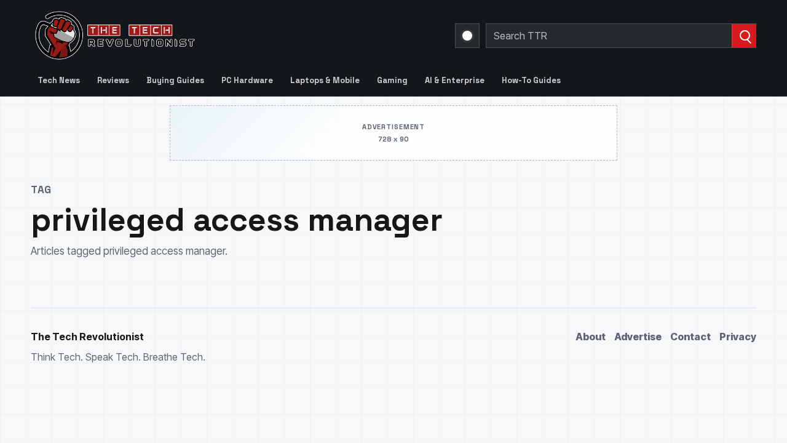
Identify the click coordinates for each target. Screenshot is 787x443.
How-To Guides (531, 80)
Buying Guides (175, 80)
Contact (690, 336)
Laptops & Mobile (325, 80)
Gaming (392, 80)
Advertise (638, 336)
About (590, 336)
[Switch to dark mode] (467, 35)
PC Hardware (247, 80)
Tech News (59, 80)
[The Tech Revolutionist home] (203, 35)
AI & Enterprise (454, 80)
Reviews (113, 80)
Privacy (737, 336)
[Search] (744, 35)
